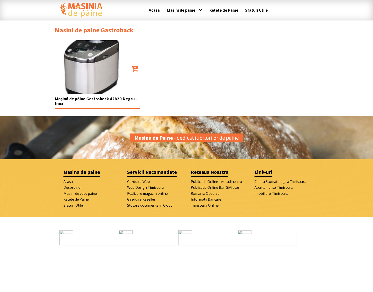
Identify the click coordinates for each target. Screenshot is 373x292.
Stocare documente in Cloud (149, 205)
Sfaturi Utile (256, 10)
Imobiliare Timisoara (271, 193)
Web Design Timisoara (145, 187)
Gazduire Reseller (141, 199)
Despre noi (72, 187)
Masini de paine (181, 10)
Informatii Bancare (206, 199)
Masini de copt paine (80, 193)
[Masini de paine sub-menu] (201, 10)
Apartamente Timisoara (273, 187)
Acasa (154, 10)
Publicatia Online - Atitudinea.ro (216, 181)
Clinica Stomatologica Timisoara (280, 181)
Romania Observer (206, 193)
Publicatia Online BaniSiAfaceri (215, 187)
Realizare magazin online (147, 193)
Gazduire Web (138, 181)
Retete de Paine (223, 10)
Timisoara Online (205, 205)
